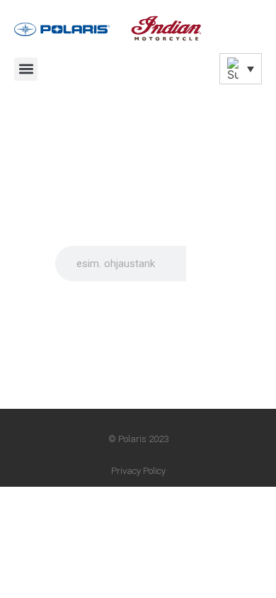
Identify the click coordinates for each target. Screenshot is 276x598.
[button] (26, 69)
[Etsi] (203, 263)
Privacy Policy (138, 471)
